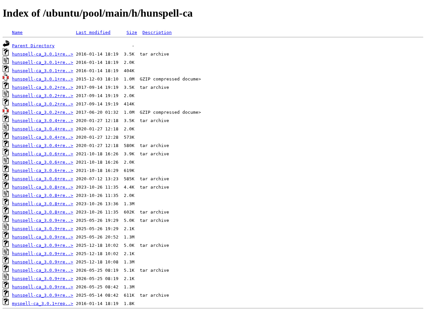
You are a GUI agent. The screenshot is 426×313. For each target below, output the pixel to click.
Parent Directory (33, 45)
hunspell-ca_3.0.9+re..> (42, 220)
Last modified (93, 32)
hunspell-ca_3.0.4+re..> (42, 120)
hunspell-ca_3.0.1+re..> (42, 54)
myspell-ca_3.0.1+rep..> (42, 303)
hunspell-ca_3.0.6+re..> (42, 153)
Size (131, 32)
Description (157, 32)
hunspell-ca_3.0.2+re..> (42, 87)
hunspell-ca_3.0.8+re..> (42, 187)
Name (17, 32)
